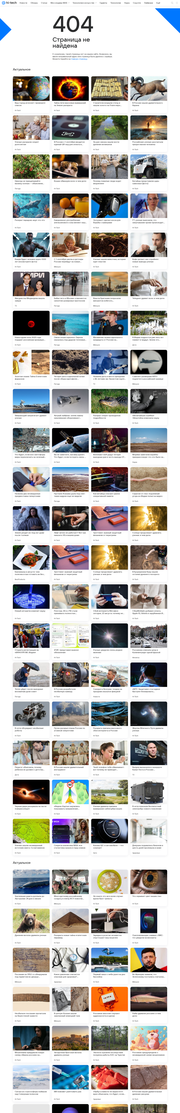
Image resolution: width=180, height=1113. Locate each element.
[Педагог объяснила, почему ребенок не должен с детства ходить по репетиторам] (31, 759)
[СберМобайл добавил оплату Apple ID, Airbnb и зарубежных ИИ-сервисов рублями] (148, 602)
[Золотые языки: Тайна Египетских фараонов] (31, 368)
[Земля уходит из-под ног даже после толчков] (31, 524)
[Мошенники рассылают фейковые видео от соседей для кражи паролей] (70, 915)
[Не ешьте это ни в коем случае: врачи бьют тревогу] (109, 1044)
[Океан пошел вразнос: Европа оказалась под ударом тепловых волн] (70, 329)
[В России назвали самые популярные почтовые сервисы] (70, 954)
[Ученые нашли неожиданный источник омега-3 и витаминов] (31, 837)
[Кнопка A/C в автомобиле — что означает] (109, 837)
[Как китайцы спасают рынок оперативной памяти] (109, 485)
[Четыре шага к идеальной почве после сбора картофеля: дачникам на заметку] (70, 368)
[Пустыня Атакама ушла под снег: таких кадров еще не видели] (70, 485)
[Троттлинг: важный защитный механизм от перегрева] (109, 524)
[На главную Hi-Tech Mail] (11, 3)
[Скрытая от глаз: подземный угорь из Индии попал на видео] (148, 485)
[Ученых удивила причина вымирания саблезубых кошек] (109, 798)
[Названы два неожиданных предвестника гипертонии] (31, 485)
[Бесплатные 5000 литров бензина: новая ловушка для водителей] (148, 993)
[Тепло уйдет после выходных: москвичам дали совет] (31, 680)
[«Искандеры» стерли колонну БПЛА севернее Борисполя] (109, 915)
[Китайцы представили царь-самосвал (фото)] (148, 172)
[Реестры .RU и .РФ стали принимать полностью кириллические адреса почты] (70, 602)
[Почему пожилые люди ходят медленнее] (109, 172)
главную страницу (79, 59)
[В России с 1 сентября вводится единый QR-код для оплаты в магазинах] (70, 133)
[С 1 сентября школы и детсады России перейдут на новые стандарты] (70, 251)
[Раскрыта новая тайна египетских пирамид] (70, 1083)
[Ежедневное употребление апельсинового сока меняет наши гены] (70, 212)
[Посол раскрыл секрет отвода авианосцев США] (31, 915)
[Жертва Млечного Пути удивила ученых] (148, 720)
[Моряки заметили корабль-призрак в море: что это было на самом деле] (148, 446)
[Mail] (3, 3)
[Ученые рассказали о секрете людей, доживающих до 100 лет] (148, 876)
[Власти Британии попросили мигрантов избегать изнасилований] (109, 290)
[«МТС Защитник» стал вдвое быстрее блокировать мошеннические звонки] (148, 680)
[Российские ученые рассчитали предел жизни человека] (148, 133)
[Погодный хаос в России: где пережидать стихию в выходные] (148, 954)
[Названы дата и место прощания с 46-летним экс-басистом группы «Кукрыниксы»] (109, 368)
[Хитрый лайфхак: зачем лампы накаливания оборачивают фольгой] (70, 407)
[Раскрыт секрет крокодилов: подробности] (109, 407)
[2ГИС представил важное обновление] (70, 641)
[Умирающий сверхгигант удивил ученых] (31, 407)
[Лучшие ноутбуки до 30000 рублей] (109, 876)
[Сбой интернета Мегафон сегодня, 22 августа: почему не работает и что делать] (109, 602)
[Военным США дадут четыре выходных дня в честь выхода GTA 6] (109, 446)
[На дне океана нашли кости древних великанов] (109, 133)
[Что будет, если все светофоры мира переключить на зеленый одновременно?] (31, 446)
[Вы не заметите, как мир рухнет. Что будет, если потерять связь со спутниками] (70, 446)
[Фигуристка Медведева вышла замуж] (31, 290)
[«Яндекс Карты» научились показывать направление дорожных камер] (70, 798)
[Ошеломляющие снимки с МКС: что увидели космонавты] (148, 1083)
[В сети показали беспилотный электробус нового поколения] (148, 798)
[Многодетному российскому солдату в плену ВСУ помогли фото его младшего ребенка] (70, 1044)
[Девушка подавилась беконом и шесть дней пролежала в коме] (148, 837)
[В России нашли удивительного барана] (148, 94)
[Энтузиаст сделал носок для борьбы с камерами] (109, 212)
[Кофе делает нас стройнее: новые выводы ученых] (148, 251)
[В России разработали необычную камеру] (70, 680)
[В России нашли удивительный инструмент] (70, 759)
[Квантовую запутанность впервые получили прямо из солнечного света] (109, 954)
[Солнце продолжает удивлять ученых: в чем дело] (148, 524)
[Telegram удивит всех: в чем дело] (148, 290)
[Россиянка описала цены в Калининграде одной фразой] (148, 641)
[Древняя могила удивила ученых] (31, 1083)
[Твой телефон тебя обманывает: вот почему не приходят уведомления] (109, 759)
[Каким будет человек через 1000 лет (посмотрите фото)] (31, 251)
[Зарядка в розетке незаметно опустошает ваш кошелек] (109, 1083)
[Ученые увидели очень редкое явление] (109, 641)
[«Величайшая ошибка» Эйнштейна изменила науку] (148, 407)
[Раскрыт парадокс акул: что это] (31, 212)
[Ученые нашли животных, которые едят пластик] (109, 251)
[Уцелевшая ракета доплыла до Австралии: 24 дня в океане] (31, 1044)
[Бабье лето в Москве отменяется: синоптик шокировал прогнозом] (70, 290)
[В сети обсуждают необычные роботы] (31, 720)
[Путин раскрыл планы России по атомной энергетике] (70, 720)
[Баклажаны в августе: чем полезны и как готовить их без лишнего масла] (31, 563)
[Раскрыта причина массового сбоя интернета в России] (109, 720)
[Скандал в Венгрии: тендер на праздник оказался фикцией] (109, 680)
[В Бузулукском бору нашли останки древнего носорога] (148, 563)
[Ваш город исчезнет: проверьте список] (31, 94)
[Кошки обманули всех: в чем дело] (70, 172)
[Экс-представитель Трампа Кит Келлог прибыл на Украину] (31, 993)
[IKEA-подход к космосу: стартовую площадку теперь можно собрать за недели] (70, 993)
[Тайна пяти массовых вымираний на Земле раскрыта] (70, 94)
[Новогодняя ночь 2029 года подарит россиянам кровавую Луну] (31, 329)
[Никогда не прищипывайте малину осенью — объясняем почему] (31, 172)
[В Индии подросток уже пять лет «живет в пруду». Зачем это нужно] (148, 329)
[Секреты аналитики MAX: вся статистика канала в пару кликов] (70, 837)
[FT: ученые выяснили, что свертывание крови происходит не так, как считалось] (148, 212)
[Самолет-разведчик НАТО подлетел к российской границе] (148, 368)
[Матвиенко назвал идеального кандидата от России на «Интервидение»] (109, 329)
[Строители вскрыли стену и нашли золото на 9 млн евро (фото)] (109, 94)
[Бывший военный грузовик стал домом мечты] (31, 954)
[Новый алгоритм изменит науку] (31, 602)
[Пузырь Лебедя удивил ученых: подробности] (109, 993)
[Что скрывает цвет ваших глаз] (148, 1044)
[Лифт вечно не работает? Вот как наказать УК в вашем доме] (70, 524)
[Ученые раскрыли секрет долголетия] (31, 133)
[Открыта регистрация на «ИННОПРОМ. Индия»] (31, 641)
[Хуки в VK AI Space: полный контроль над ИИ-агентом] (31, 876)
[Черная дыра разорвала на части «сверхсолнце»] (31, 798)
